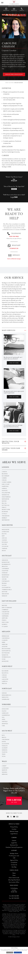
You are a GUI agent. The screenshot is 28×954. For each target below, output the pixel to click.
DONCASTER (5, 709)
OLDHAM (4, 540)
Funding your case (14, 855)
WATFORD (4, 591)
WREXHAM (4, 774)
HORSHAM (4, 572)
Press (14, 875)
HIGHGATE (4, 490)
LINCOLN (4, 538)
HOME (6, 82)
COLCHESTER (5, 614)
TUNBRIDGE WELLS (7, 589)
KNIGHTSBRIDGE (6, 497)
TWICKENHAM (5, 516)
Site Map (14, 867)
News (14, 873)
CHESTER (4, 677)
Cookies (14, 829)
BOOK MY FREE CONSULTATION (14, 74)
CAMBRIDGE (5, 609)
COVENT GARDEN (6, 482)
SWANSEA (4, 772)
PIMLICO (4, 507)
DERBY (3, 642)
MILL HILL (4, 503)
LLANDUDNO (5, 768)
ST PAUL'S (4, 513)
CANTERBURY (5, 568)
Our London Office (14, 882)
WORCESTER (5, 661)
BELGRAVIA (5, 473)
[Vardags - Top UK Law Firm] (14, 4)
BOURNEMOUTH (6, 564)
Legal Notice (14, 833)
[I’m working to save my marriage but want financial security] (14, 412)
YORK (3, 725)
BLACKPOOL (5, 673)
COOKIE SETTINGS (10, 952)
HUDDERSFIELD (6, 715)
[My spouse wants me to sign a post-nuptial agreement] (14, 378)
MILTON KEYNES (6, 648)
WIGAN (4, 550)
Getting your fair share (11, 449)
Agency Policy (14, 860)
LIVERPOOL (5, 681)
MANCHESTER (5, 529)
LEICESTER (4, 646)
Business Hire (14, 845)
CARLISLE (4, 675)
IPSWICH (4, 620)
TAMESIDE (4, 548)
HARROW (4, 488)
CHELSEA (4, 480)
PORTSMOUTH (5, 581)
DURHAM (4, 693)
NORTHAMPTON (6, 650)
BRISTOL (4, 737)
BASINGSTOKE (5, 562)
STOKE (3, 659)
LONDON (4, 471)
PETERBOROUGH (6, 657)
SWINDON (4, 750)
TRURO (3, 754)
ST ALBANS (5, 626)
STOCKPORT (5, 546)
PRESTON (4, 683)
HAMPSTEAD (5, 486)
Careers (14, 840)
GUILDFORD (5, 570)
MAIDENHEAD (5, 575)
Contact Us (14, 864)
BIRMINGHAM (5, 636)
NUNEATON (5, 655)
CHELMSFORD (5, 611)
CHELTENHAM (5, 739)
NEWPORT (4, 770)
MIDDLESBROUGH (6, 695)
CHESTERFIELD (5, 638)
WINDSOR (4, 596)
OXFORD (4, 579)
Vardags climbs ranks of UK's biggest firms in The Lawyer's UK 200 (14, 791)
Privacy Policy (14, 827)
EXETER (4, 741)
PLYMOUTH (5, 745)
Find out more (14, 363)
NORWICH (4, 624)
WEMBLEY (4, 518)
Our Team (11, 82)
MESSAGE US (14, 10)
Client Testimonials (14, 877)
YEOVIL (4, 756)
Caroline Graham (18, 82)
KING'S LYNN (5, 622)
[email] (17, 817)
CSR (14, 858)
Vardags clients (14, 853)
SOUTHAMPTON (6, 587)
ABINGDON (5, 560)
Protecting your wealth (10, 442)
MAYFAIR (4, 501)
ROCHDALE (5, 542)
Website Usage (14, 831)
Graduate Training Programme (14, 847)
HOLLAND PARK (6, 492)
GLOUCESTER (5, 743)
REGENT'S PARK (6, 509)
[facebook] (8, 817)
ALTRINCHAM (5, 531)
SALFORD (4, 544)
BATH (3, 735)
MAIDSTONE (5, 577)
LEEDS (3, 719)
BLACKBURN (5, 671)
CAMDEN (4, 478)
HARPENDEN (5, 616)
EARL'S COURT (5, 484)
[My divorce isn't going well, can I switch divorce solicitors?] (14, 344)
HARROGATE (5, 713)
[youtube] (14, 817)
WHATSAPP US (6, 10)
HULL (3, 717)
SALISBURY (4, 748)
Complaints (14, 862)
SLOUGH (4, 585)
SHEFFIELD (4, 721)
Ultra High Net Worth (14, 880)
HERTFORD (4, 618)
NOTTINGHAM (5, 653)
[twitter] (11, 817)
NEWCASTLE (5, 697)
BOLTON (4, 533)
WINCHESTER (5, 593)
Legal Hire (14, 842)
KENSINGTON (5, 494)
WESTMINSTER (5, 520)
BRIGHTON (5, 566)
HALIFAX (4, 711)
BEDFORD (4, 605)
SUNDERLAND (5, 699)
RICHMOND (5, 511)
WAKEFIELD (5, 723)
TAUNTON (4, 752)
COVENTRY (5, 640)
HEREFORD (4, 644)
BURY (3, 536)
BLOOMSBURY (5, 476)
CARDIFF (4, 766)
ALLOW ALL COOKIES (17, 952)
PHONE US (22, 10)
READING (4, 583)
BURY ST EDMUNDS (7, 607)
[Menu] (2, 3)
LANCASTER (5, 679)
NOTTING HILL (5, 505)
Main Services (8, 330)
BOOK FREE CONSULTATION (14, 6)
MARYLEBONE (5, 499)
